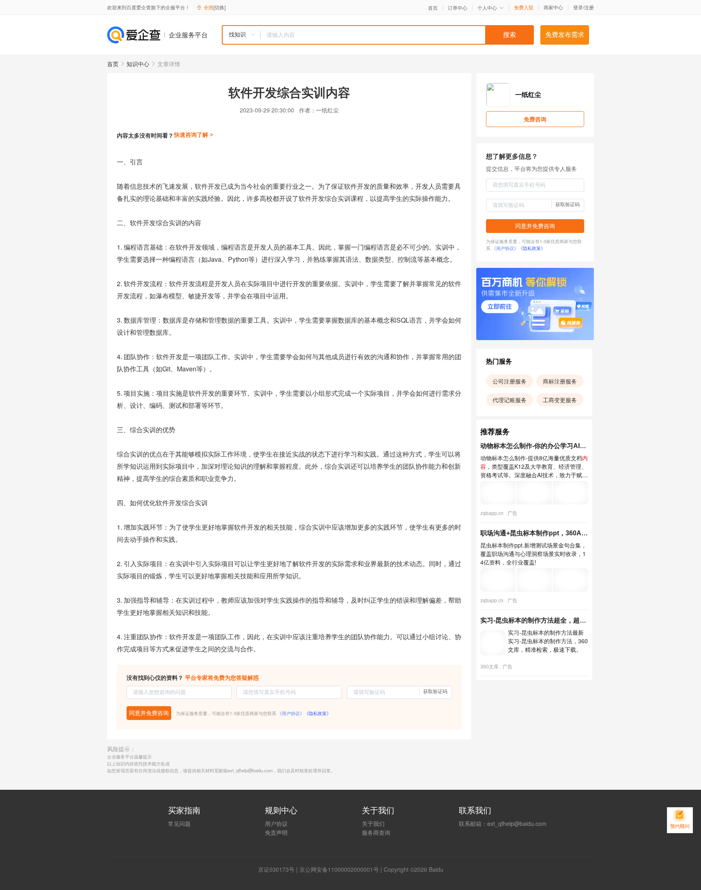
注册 (589, 7)
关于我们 (373, 823)
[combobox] (377, 35)
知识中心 (138, 64)
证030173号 (279, 869)
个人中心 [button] (487, 7)
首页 (433, 7)
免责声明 (276, 832)
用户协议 (276, 823)
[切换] (219, 7)
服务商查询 (376, 832)
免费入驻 (523, 7)
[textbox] (397, 35)
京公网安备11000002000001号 (339, 869)
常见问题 (179, 823)
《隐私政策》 (317, 713)
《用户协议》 (290, 713)
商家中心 (553, 7)
